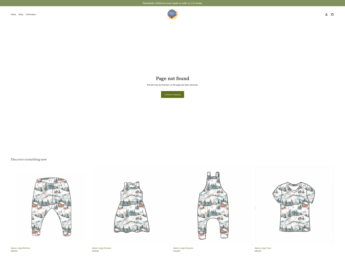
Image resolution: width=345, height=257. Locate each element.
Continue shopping (172, 94)
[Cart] (332, 14)
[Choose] (86, 241)
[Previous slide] (96, 206)
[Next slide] (168, 206)
